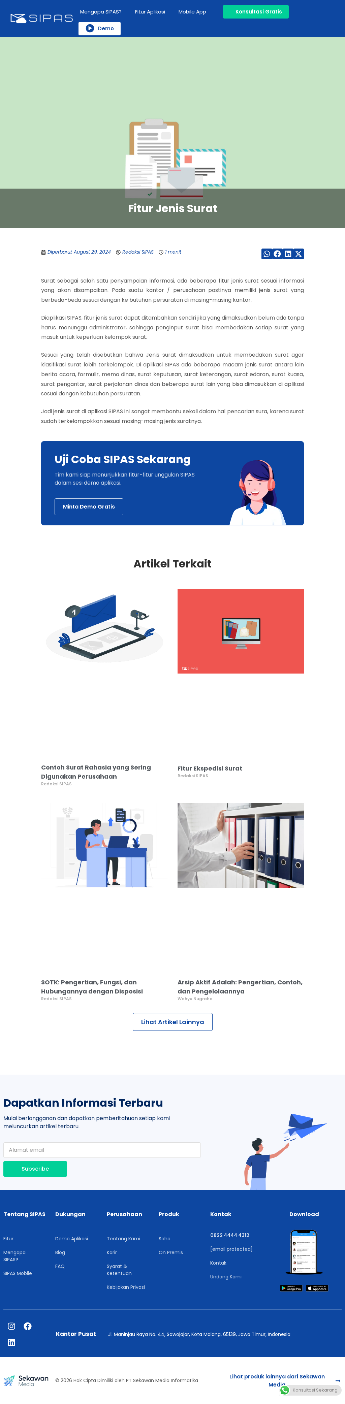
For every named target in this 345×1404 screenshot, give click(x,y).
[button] (266, 254)
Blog (60, 1252)
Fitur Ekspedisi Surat (210, 768)
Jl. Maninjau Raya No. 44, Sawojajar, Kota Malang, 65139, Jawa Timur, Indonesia (199, 1334)
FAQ (60, 1266)
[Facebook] (28, 1326)
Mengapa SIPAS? (101, 11)
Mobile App (192, 11)
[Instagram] (11, 1326)
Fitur (8, 1238)
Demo (106, 28)
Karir (112, 1252)
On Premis (171, 1252)
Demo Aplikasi (71, 1238)
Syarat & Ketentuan (119, 1270)
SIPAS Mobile (17, 1273)
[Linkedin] (11, 1342)
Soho (164, 1238)
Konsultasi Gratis (259, 11)
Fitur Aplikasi (150, 11)
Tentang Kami (123, 1238)
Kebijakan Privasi (126, 1287)
